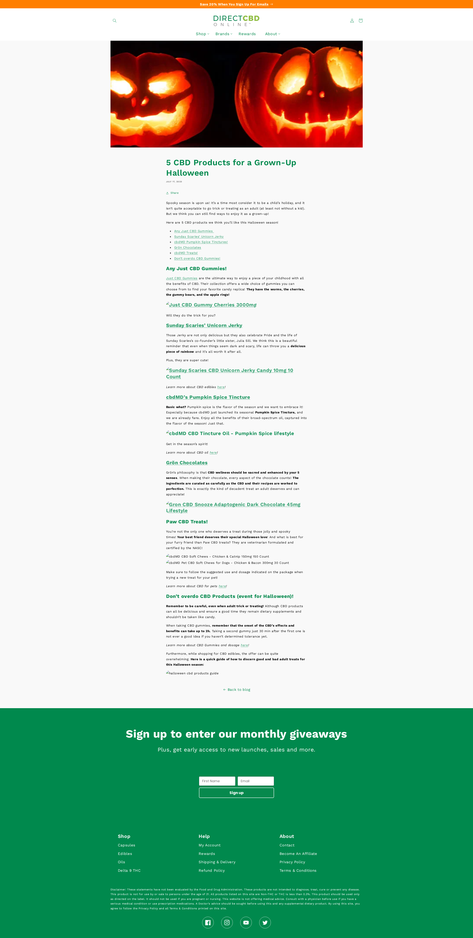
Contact (287, 845)
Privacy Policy (292, 862)
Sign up (236, 792)
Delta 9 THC (129, 870)
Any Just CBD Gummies (194, 231)
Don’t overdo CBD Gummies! (197, 258)
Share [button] (174, 192)
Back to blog (239, 689)
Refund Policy (212, 870)
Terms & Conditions (298, 870)
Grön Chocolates (187, 247)
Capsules (126, 845)
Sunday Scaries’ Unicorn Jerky (199, 236)
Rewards (207, 853)
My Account (209, 845)
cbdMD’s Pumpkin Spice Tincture (208, 397)
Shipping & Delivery (217, 862)
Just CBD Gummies (182, 278)
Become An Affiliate (298, 853)
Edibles (125, 853)
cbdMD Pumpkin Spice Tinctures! (201, 242)
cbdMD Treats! (186, 253)
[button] (114, 20)
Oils (121, 862)
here (221, 387)
